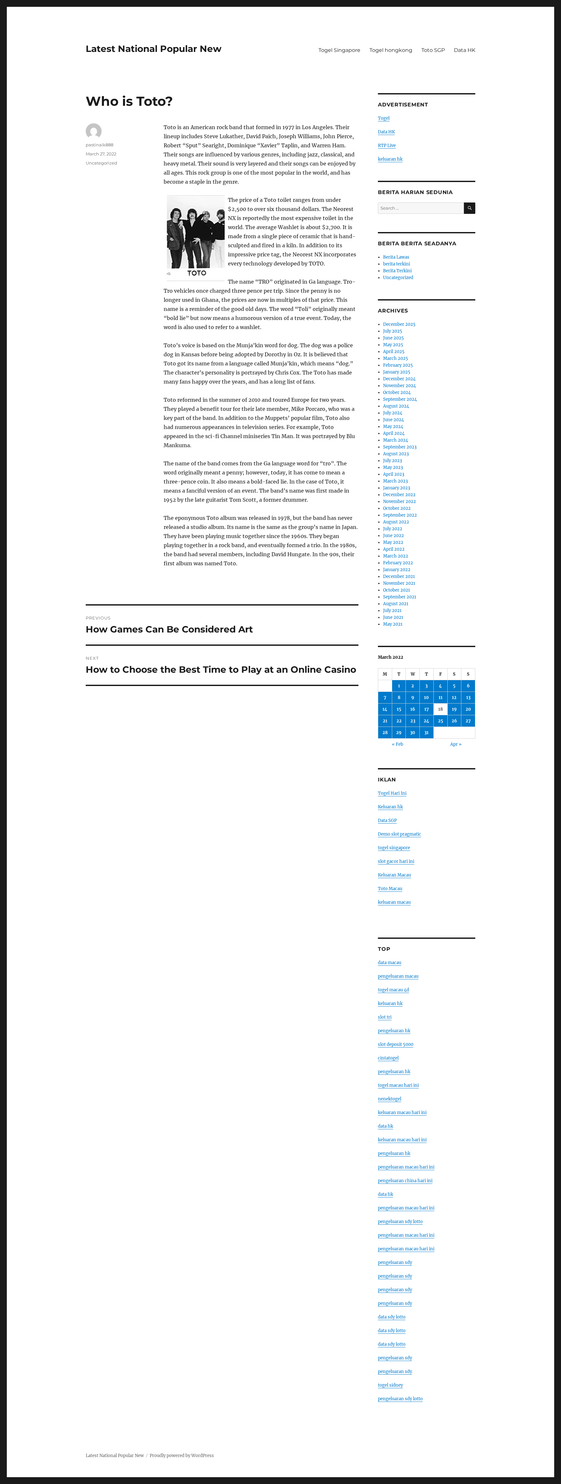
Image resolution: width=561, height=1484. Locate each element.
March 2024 (395, 440)
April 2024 (394, 433)
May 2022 (393, 542)
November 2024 (399, 385)
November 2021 (399, 583)
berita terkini (396, 264)
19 (454, 709)
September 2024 (400, 399)
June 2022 (393, 535)
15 (399, 709)
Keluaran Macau (394, 875)
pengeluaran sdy (395, 1262)
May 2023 (393, 467)
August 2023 (396, 454)
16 (412, 709)
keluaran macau (394, 902)
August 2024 (396, 406)
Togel (384, 118)
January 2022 (396, 569)
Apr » (456, 744)
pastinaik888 (99, 144)
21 (385, 721)
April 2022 (394, 549)
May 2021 (393, 624)
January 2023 (396, 488)
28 (385, 732)
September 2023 (400, 447)
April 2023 (393, 474)
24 (426, 721)
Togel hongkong (390, 50)
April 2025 (394, 351)
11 (441, 697)
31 (426, 732)
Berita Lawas (396, 257)
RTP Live (387, 145)
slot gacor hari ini (396, 861)
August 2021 (395, 604)
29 (399, 732)
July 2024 (392, 413)
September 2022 (400, 515)
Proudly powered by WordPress (182, 1455)
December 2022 (399, 494)
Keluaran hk (390, 807)
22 (399, 721)
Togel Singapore (339, 50)
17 (426, 709)
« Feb (397, 744)
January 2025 (396, 372)
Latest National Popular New (153, 48)
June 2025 (393, 338)
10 (426, 697)
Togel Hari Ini (392, 793)
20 (468, 709)
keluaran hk (390, 159)
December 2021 (399, 576)
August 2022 (396, 522)
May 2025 (393, 345)
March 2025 (395, 358)
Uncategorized (101, 163)
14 (384, 709)
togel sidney (390, 1385)
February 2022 (398, 563)
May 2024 (393, 426)
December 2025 (399, 324)
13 (468, 697)
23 (412, 721)
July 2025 (392, 331)
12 (454, 697)
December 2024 (399, 379)
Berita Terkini (397, 271)
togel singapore (394, 848)
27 (468, 721)
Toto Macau (390, 888)
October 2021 (396, 590)
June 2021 (393, 617)
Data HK (464, 50)
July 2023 (392, 460)
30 (412, 732)
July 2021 (392, 610)
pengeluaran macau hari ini (406, 1235)
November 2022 (399, 501)
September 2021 (399, 597)
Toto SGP (433, 50)
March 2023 (395, 481)
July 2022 (392, 529)
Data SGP (387, 820)
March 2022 (395, 556)
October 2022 (397, 508)
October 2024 (397, 392)
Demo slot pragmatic (399, 834)
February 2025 (398, 365)
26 (454, 721)
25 (440, 721)
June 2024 (393, 420)
